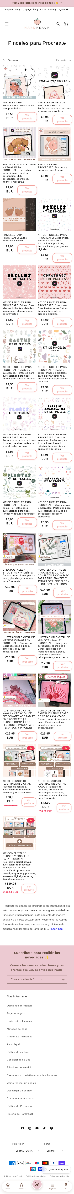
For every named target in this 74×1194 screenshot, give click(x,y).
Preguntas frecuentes (19, 1036)
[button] (7, 24)
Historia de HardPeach (20, 1113)
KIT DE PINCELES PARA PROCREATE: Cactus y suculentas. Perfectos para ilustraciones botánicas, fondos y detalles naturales (19, 373)
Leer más (57, 928)
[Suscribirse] (63, 980)
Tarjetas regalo (16, 1013)
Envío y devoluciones (19, 1021)
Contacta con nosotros (20, 1098)
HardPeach (17, 1176)
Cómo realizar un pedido (21, 1083)
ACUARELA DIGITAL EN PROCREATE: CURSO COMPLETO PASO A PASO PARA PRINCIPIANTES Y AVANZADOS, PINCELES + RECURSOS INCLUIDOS (53, 576)
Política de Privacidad (20, 1106)
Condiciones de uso (18, 1059)
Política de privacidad (60, 1176)
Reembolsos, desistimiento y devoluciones (32, 1075)
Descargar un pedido (19, 1090)
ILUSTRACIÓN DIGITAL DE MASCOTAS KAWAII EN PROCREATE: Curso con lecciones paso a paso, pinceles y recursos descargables (19, 644)
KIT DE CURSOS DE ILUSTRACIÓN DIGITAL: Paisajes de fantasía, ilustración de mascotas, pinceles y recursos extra (17, 787)
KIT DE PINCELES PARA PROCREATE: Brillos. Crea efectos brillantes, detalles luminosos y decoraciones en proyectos (18, 308)
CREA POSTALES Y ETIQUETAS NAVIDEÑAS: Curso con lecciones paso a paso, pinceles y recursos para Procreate (19, 575)
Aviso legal (13, 1044)
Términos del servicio (19, 1067)
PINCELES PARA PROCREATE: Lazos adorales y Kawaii (15, 238)
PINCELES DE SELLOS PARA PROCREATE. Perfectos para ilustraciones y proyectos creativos (54, 106)
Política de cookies (18, 1052)
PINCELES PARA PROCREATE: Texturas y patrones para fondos (52, 167)
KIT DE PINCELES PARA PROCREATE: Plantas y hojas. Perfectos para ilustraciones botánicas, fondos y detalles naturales (19, 508)
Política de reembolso (36, 1176)
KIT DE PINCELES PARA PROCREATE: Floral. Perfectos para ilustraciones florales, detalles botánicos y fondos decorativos (19, 440)
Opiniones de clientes (20, 1005)
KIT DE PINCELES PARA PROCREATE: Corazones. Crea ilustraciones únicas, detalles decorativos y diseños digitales (53, 308)
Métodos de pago (17, 1029)
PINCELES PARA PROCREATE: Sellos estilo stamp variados (18, 105)
